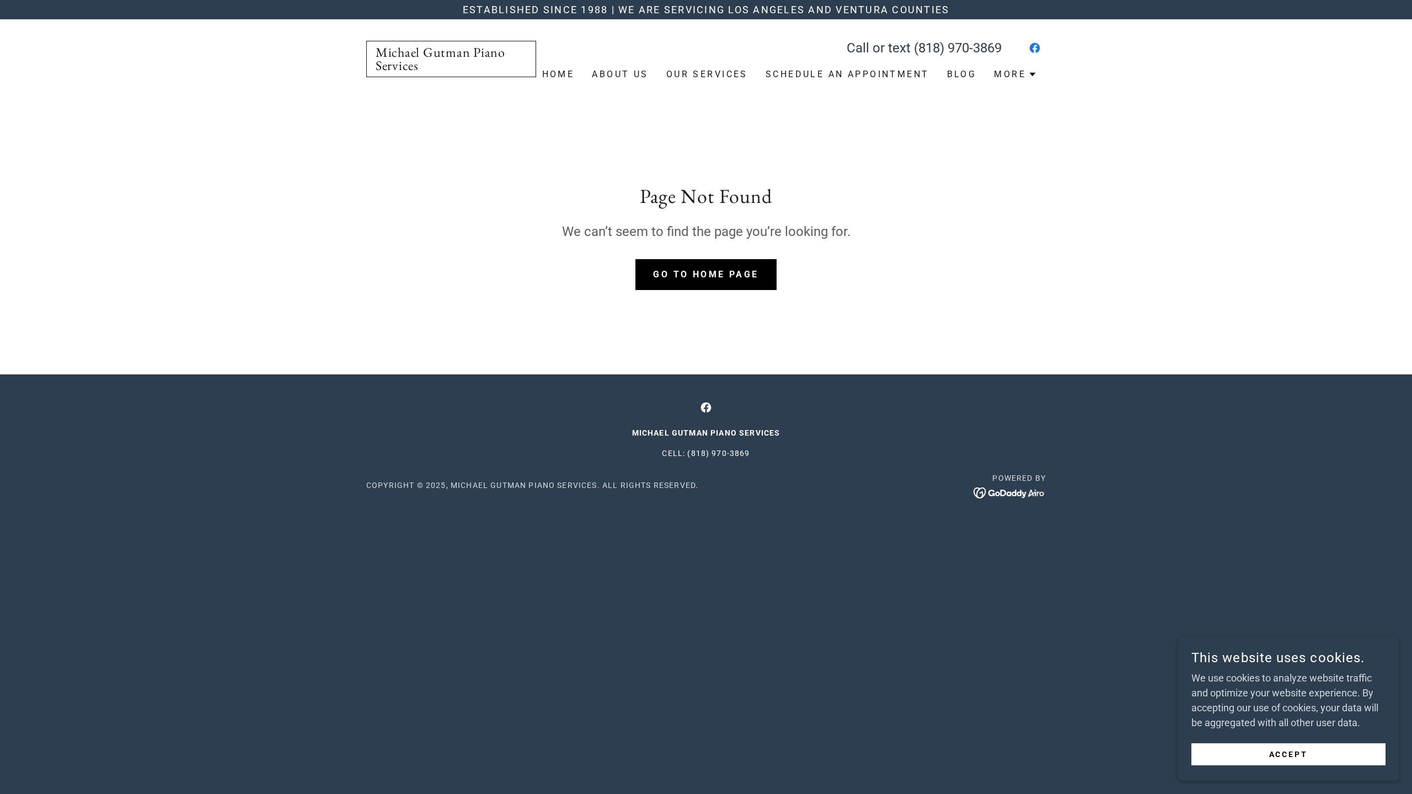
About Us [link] (620, 74)
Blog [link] (962, 74)
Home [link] (558, 74)
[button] (1015, 74)
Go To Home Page (705, 274)
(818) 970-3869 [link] (958, 48)
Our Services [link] (707, 74)
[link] (451, 66)
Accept (1288, 754)
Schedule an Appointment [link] (847, 74)
